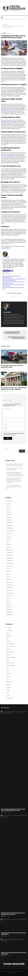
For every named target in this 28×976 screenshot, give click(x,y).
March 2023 (9, 606)
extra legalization (10, 155)
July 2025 (9, 536)
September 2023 (10, 593)
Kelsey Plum (6, 257)
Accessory (9, 627)
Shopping (9, 687)
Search (6, 448)
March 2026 (9, 514)
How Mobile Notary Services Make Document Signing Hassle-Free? (12, 332)
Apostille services (5, 121)
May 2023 (8, 601)
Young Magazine (14, 963)
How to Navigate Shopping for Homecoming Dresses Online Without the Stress (13, 809)
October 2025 (10, 528)
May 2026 (8, 509)
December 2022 (10, 614)
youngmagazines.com (5, 247)
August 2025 (9, 533)
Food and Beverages (11, 657)
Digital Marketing (11, 646)
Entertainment (10, 651)
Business (9, 641)
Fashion (8, 654)
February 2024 (10, 582)
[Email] (12, 271)
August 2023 (9, 595)
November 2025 (10, 525)
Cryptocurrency (10, 643)
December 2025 (10, 522)
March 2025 (9, 547)
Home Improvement (11, 665)
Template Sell (17, 972)
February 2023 (10, 609)
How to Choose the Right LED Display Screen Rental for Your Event (14, 487)
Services (9, 684)
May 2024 (8, 574)
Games (8, 660)
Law (7, 670)
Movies (8, 676)
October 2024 (10, 560)
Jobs (8, 668)
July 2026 (9, 503)
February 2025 (10, 549)
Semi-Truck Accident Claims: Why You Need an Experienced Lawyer (16, 337)
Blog (8, 638)
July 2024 (9, 568)
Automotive (9, 630)
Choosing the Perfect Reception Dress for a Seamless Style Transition (13, 913)
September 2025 (10, 530)
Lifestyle (9, 673)
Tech (8, 692)
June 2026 (9, 506)
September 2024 (10, 563)
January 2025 (9, 552)
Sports (8, 689)
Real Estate (9, 681)
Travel (8, 695)
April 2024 (9, 576)
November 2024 (10, 557)
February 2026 (10, 517)
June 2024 (9, 571)
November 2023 (10, 587)
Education (9, 649)
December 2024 (10, 555)
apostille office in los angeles (15, 293)
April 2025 (9, 544)
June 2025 (9, 538)
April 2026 (9, 511)
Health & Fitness (10, 662)
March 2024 (9, 579)
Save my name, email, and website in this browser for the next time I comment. (14, 434)
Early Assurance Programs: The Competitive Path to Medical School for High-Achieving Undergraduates (15, 474)
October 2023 (10, 590)
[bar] (2, 17)
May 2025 (8, 541)
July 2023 (9, 598)
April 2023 (9, 603)
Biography (9, 635)
